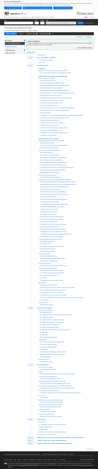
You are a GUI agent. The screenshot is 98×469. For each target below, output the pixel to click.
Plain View (79, 37)
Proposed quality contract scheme (50, 201)
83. (39, 432)
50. (40, 314)
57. (40, 332)
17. (40, 209)
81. (39, 427)
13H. (41, 165)
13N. (41, 184)
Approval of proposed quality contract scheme (53, 206)
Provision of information (45, 253)
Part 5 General (41, 419)
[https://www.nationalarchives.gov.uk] (85, 12)
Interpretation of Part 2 (47, 304)
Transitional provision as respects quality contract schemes (56, 234)
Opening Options (10, 50)
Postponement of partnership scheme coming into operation (57, 97)
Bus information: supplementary (50, 261)
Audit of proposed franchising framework (52, 160)
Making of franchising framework (50, 172)
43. (40, 290)
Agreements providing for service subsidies (52, 270)
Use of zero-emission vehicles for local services (54, 265)
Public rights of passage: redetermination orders (51, 400)
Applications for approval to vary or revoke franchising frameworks (59, 184)
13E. (41, 157)
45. (40, 295)
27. (40, 234)
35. (40, 261)
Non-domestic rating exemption (49, 337)
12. (40, 135)
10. (40, 130)
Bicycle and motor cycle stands (46, 414)
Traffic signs (45, 334)
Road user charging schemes (46, 310)
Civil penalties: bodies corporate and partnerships (53, 424)
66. (40, 356)
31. (40, 248)
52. (40, 319)
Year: (36, 20)
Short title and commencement (48, 434)
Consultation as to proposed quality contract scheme (55, 204)
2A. (40, 72)
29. (40, 243)
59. (40, 337)
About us (19, 459)
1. (39, 60)
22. (40, 221)
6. (40, 120)
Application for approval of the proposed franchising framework (58, 167)
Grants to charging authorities (49, 347)
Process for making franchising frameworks (49, 150)
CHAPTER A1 (42, 68)
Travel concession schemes (46, 367)
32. (40, 251)
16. (40, 206)
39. (40, 277)
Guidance (42, 422)
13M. (41, 181)
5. (40, 117)
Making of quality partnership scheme (50, 120)
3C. (41, 88)
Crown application (46, 356)
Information (44, 349)
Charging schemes (46, 312)
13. (40, 142)
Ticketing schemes (46, 243)
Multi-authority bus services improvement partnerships (55, 110)
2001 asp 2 (24, 30)
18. (40, 211)
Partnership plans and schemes (47, 78)
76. (40, 406)
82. (39, 429)
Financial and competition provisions (48, 268)
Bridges (41, 371)
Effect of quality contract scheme (50, 221)
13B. (41, 147)
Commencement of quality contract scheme (52, 216)
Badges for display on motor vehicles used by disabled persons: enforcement (61, 392)
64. (40, 351)
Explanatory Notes (31, 33)
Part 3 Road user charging (44, 308)
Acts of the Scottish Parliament (12, 30)
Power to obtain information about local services (54, 290)
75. (40, 402)
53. (40, 322)
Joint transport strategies (46, 60)
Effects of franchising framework (50, 147)
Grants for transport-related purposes (48, 376)
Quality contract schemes (48, 142)
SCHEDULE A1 (41, 437)
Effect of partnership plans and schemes (52, 95)
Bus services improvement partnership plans (53, 83)
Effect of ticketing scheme (48, 251)
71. (40, 383)
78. (40, 416)
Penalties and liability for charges (50, 327)
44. (40, 292)
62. (40, 347)
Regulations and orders (46, 427)
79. (39, 422)
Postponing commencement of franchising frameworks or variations (60, 181)
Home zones (42, 395)
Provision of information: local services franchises (55, 194)
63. (40, 349)
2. (39, 62)
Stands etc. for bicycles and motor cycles (52, 416)
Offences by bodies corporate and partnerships (53, 354)
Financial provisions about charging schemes (53, 342)
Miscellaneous (42, 283)
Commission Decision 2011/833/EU (29, 465)
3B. (40, 85)
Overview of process (47, 152)
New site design (8, 459)
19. (40, 214)
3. (40, 80)
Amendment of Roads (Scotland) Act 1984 (52, 402)
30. (40, 246)
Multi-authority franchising (48, 196)
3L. (40, 110)
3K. (40, 107)
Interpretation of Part (44, 302)
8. (40, 125)
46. (40, 297)
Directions (42, 62)
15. (40, 204)
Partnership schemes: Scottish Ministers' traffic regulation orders (58, 93)
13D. (41, 155)
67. (40, 361)
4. (40, 115)
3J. (40, 105)
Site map (25, 459)
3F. (40, 95)
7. (40, 122)
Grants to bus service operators (49, 275)
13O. (41, 186)
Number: (42, 20)
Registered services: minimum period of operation (54, 295)
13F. (41, 160)
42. (40, 287)
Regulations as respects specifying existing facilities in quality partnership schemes (62, 115)
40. (40, 280)
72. (40, 388)
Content (21, 33)
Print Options (88, 37)
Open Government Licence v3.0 (32, 463)
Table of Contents (10, 33)
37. (40, 273)
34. (40, 258)
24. (40, 226)
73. (40, 392)
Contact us (39, 459)
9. (40, 127)
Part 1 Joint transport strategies (46, 57)
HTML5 (44, 454)
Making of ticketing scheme (48, 248)
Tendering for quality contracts (49, 211)
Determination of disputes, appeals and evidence (54, 351)
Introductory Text (41, 55)
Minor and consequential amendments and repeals (53, 432)
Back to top (91, 449)
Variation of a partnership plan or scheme (52, 100)
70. (40, 378)
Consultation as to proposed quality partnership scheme (55, 117)
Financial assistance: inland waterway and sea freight (52, 381)
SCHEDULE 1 (40, 440)
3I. (40, 102)
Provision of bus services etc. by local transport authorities (53, 70)
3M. (41, 112)
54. (40, 324)
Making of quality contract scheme (50, 209)
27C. (41, 236)
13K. (41, 172)
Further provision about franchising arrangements (54, 199)
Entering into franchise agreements (47, 175)
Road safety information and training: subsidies (50, 404)
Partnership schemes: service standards (52, 88)
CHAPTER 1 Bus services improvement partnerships (53, 76)
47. (40, 300)
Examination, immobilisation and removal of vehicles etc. (56, 329)
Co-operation (45, 300)
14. (40, 201)
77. (40, 411)
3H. (41, 100)
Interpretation (43, 429)
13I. (41, 167)
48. (40, 304)
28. (40, 241)
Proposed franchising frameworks (50, 155)
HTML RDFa (70, 454)
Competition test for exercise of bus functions (53, 273)
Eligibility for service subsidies (49, 135)
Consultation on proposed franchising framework (54, 162)
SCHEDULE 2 (40, 443)
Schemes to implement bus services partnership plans (55, 85)
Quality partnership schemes (48, 80)
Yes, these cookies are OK (13, 8)
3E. (40, 93)
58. (40, 334)
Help (15, 459)
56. (40, 329)
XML (58, 454)
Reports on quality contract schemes (51, 226)
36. (40, 270)
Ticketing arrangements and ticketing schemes (50, 239)
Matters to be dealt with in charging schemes (53, 322)
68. (40, 369)
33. (40, 256)
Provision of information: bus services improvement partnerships (58, 107)
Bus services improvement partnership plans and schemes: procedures (64, 437)
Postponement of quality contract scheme (52, 219)
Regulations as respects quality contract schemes (54, 231)
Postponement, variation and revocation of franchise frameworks (55, 179)
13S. (41, 196)
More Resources (44, 33)
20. (40, 216)
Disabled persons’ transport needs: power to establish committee (55, 386)
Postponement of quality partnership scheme (52, 122)
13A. (41, 145)
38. (40, 275)
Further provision (46, 112)
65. (40, 354)
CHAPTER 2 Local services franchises (49, 138)
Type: (47, 20)
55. (40, 327)
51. (40, 317)
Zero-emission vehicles (44, 263)
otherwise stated (52, 463)
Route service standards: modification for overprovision (56, 90)
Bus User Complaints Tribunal (49, 285)
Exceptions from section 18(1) (49, 214)
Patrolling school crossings (48, 411)
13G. (41, 162)
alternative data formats (30, 454)
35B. (41, 265)
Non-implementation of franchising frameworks (54, 191)
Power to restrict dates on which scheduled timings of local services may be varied (62, 297)
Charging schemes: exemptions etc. (51, 324)
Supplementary (42, 339)
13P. (41, 189)
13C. (41, 152)
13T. (41, 199)
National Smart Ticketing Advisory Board (52, 236)
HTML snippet (49, 454)
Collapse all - (30, 52)
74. (40, 397)
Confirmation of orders (47, 317)
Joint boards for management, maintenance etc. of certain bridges (58, 374)
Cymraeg (91, 17)
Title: (5, 20)
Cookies (54, 459)
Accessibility (32, 459)
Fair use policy (61, 459)
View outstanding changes (84, 47)
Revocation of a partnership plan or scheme (52, 102)
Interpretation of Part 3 (47, 361)
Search (80, 23)
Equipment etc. (45, 332)
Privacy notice (47, 459)
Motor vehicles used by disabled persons (49, 390)
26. (40, 231)
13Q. (41, 191)
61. (40, 344)
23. (40, 224)
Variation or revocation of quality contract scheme (54, 224)
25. (40, 229)
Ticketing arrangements (48, 241)
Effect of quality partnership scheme (50, 125)
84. (39, 434)
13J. (41, 170)
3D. (41, 90)
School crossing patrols (45, 409)
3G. (41, 97)
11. (40, 132)
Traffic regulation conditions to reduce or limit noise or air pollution (58, 287)
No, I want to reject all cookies (63, 8)
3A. (40, 83)
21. (40, 219)
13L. (41, 177)
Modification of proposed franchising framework (54, 165)
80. (39, 424)
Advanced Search (89, 23)
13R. (41, 194)
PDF (55, 454)
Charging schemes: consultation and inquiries (53, 319)
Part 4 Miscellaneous (43, 365)
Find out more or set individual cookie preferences (38, 8)
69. (40, 374)
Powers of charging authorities (49, 344)
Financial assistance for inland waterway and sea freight (56, 383)
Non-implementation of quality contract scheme (53, 229)
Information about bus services (49, 256)
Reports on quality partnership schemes (52, 130)
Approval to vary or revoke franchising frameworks (55, 186)
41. (40, 285)
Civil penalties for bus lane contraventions (52, 292)
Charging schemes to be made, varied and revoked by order (57, 314)
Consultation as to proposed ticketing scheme (53, 246)
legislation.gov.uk (16, 12)
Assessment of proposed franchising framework (54, 157)
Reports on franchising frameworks (51, 189)
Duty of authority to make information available (53, 258)
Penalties (44, 277)
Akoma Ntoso (63, 454)
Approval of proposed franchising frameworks (53, 170)
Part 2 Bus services (42, 65)
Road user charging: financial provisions (55, 440)
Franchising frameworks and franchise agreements (51, 140)
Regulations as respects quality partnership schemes (55, 132)
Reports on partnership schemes (50, 105)
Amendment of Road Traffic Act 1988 (51, 406)
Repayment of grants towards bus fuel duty (52, 280)
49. (40, 312)
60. (40, 342)
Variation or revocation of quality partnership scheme (54, 127)
